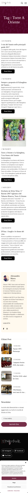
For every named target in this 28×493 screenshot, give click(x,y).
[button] (25, 462)
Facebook (19, 451)
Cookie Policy (10, 490)
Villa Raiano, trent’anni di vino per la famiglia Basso (20, 392)
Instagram (7, 451)
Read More (8, 71)
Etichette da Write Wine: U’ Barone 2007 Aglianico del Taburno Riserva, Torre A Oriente (13, 193)
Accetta (14, 478)
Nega (14, 482)
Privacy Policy (17, 490)
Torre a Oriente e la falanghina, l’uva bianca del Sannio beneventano (13, 155)
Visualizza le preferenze (14, 487)
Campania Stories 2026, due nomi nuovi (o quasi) (18, 365)
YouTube (8, 455)
